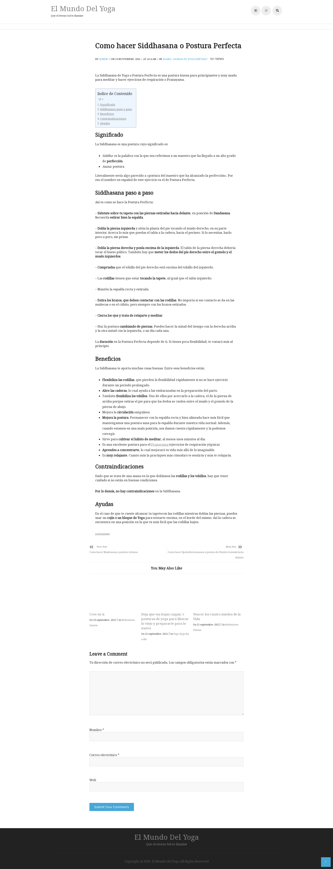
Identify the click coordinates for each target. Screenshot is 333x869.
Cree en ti (96, 614)
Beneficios (107, 114)
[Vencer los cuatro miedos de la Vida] (217, 594)
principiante (102, 533)
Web (92, 780)
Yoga (176, 633)
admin (103, 59)
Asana (167, 59)
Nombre (96, 730)
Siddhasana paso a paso (116, 109)
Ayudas (105, 123)
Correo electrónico (104, 755)
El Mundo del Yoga (83, 8)
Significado (107, 104)
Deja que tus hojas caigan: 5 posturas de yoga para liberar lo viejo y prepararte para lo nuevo (165, 621)
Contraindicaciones (113, 118)
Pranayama (160, 444)
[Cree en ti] (113, 594)
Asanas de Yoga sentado (190, 59)
